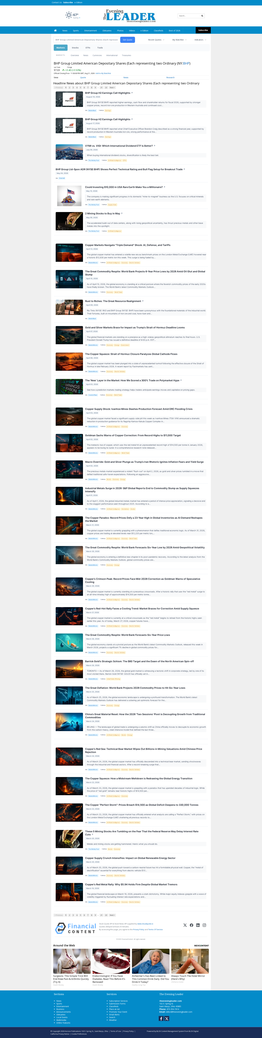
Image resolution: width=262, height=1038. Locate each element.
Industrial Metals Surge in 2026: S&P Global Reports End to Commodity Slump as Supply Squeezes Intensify (142, 490)
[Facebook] (191, 928)
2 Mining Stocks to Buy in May (104, 213)
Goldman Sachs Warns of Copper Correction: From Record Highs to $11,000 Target (133, 435)
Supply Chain (112, 204)
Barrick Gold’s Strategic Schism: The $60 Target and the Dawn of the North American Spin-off (139, 661)
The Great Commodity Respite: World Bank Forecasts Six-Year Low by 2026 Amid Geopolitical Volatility (145, 547)
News (85, 55)
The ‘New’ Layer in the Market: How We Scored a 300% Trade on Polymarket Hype (133, 380)
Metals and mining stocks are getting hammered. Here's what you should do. (122, 844)
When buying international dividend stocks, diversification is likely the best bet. (123, 155)
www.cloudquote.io (145, 923)
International (111, 55)
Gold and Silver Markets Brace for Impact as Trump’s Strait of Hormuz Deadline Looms (135, 327)
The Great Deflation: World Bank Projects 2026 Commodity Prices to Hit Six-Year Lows (135, 687)
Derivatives (125, 509)
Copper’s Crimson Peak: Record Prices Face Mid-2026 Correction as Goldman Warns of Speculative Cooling (142, 580)
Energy (117, 345)
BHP (186, 63)
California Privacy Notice (59, 1034)
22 (106, 87)
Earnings (108, 110)
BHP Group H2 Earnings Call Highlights (109, 92)
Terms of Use (115, 1031)
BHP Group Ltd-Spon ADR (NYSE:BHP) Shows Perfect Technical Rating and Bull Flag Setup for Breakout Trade (120, 169)
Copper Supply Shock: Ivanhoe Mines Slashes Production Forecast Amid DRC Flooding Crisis (139, 409)
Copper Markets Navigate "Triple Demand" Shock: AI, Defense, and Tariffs (127, 245)
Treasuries (126, 55)
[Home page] (129, 15)
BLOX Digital (193, 1031)
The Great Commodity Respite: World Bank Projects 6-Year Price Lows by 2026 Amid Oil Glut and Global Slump (145, 273)
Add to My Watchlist (103, 73)
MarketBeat (92, 110)
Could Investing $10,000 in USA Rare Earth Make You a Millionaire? (125, 187)
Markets (60, 47)
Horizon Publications (73, 1031)
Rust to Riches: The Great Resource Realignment (114, 301)
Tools (100, 47)
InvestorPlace (93, 395)
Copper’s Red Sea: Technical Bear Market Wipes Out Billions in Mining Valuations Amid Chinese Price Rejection (143, 751)
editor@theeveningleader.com (179, 1012)
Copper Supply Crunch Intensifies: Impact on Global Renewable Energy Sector (130, 858)
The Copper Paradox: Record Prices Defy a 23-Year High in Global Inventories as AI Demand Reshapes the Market (144, 519)
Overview (75, 55)
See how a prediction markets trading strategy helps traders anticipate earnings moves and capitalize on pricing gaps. (141, 390)
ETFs (88, 47)
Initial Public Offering (113, 679)
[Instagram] (204, 928)
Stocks (75, 47)
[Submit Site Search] (202, 16)
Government (125, 345)
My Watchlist (178, 39)
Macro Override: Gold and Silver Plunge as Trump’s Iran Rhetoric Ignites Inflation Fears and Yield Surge (144, 461)
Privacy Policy (138, 929)
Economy (124, 262)
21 (101, 87)
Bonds (109, 479)
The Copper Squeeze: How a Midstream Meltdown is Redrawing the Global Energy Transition (138, 778)
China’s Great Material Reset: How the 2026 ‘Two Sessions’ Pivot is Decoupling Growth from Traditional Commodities (145, 716)
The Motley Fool (94, 160)
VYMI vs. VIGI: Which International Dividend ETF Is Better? (120, 145)
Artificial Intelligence (114, 160)
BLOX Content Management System (170, 1031)
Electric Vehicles (134, 262)
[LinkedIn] (198, 928)
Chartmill (62, 178)
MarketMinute (93, 262)
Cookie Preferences (79, 1034)
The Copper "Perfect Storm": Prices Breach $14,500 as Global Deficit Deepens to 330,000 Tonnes (141, 804)
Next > (112, 87)
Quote (83, 77)
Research (170, 77)
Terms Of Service (155, 929)
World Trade (118, 292)
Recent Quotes (154, 39)
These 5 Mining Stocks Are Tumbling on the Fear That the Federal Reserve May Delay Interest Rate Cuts (141, 833)
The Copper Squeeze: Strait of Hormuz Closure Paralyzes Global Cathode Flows (131, 354)
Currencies (97, 55)
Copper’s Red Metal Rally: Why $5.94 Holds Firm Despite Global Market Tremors (131, 884)
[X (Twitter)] (185, 928)
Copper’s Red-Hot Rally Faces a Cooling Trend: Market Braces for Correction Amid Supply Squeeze (142, 608)
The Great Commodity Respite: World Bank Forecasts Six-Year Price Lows (127, 634)
